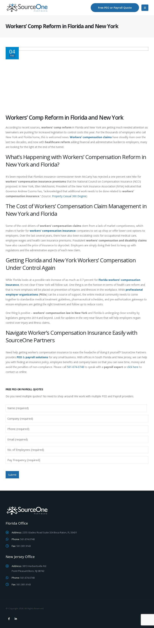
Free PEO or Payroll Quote (115, 7)
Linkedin (16, 619)
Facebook (9, 619)
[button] (144, 8)
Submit (12, 474)
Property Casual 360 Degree (69, 196)
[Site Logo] (28, 7)
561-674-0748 (75, 367)
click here (132, 367)
